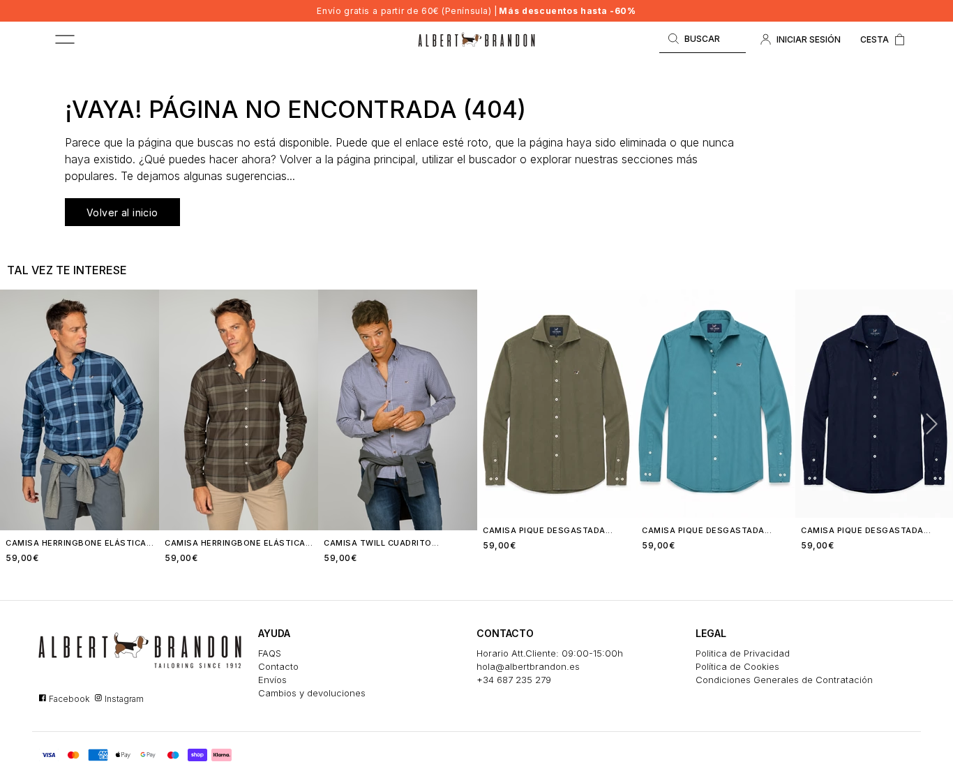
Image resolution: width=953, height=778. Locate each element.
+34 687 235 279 (513, 679)
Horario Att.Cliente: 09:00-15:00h (549, 653)
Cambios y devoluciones (312, 692)
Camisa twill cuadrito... (381, 543)
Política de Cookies (737, 666)
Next (926, 423)
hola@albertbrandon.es (528, 666)
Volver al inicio (122, 212)
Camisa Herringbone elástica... (79, 543)
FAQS (269, 653)
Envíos (272, 679)
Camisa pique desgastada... (548, 530)
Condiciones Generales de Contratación (784, 679)
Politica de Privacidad (743, 653)
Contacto (278, 666)
